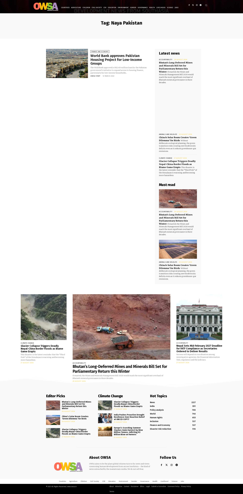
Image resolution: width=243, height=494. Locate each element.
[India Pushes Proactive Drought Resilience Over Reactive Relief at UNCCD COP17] (105, 418)
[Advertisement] (178, 106)
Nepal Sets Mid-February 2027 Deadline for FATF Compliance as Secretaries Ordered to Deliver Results (199, 348)
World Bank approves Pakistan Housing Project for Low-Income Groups (116, 60)
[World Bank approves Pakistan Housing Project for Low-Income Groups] (67, 63)
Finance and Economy (99, 51)
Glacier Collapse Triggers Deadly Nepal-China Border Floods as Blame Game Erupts (177, 164)
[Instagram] (197, 5)
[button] (206, 5)
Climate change (165, 158)
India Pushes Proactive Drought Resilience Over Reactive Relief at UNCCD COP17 (129, 417)
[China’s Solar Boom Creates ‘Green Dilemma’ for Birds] (178, 249)
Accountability (165, 59)
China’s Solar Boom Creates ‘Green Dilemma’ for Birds (75, 417)
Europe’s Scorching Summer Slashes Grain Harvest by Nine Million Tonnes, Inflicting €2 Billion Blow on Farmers (128, 431)
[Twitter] (193, 5)
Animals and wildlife (168, 134)
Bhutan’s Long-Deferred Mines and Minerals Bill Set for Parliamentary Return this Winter (120, 369)
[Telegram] (200, 5)
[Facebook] (189, 5)
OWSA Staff (95, 76)
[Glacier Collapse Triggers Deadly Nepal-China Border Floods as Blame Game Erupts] (44, 317)
